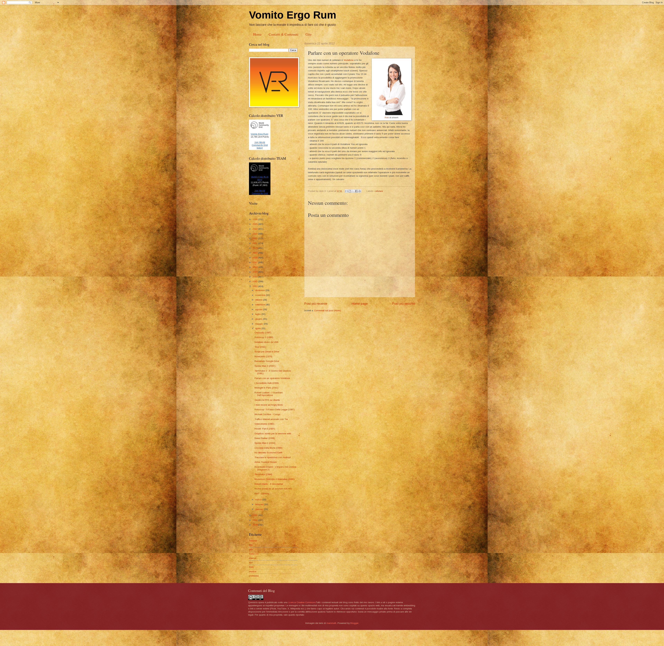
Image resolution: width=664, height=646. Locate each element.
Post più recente (315, 303)
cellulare (379, 191)
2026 (255, 219)
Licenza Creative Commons (302, 602)
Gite (309, 34)
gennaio (259, 509)
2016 (255, 267)
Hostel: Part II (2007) (265, 428)
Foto (387, 117)
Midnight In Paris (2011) (266, 387)
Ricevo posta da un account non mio (273, 488)
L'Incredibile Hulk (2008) (267, 383)
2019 (255, 252)
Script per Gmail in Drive (267, 351)
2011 (255, 515)
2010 (255, 520)
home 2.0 (253, 554)
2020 (255, 248)
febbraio (259, 504)
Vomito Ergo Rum (292, 15)
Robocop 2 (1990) (264, 337)
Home (257, 34)
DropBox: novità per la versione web (273, 433)
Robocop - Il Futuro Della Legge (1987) (274, 409)
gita (251, 549)
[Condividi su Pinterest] (359, 191)
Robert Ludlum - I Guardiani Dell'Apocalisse (269, 393)
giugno (259, 319)
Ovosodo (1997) (263, 332)
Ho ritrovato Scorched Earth (268, 452)
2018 (255, 257)
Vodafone (349, 60)
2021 (255, 243)
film (250, 545)
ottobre (259, 299)
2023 (255, 233)
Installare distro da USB (266, 342)
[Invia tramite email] (346, 191)
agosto (259, 309)
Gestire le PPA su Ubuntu (267, 400)
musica (252, 571)
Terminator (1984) (263, 474)
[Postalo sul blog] (350, 191)
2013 (255, 281)
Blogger (354, 623)
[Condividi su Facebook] (356, 191)
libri (251, 562)
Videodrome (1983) (264, 424)
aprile (258, 328)
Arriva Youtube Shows (266, 462)
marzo (258, 499)
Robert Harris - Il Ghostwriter (269, 484)
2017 (255, 262)
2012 (255, 286)
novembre (260, 295)
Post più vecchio (403, 303)
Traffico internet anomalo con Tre (271, 419)
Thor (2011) (260, 347)
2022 (255, 238)
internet (252, 558)
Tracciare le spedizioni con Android (273, 457)
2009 (255, 524)
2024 (255, 229)
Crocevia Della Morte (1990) (268, 448)
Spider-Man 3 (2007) (265, 366)
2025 (255, 224)
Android (253, 540)
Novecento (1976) (263, 356)
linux (251, 567)
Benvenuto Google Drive (267, 361)
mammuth (331, 623)
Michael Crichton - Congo (267, 414)
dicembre (260, 290)
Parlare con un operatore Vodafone (272, 378)
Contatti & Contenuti (283, 34)
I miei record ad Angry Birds (269, 405)
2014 (255, 276)
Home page (360, 303)
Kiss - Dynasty (262, 493)
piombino (254, 575)
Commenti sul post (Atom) (327, 310)
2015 (255, 272)
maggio (259, 323)
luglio (258, 314)
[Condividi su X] (353, 191)
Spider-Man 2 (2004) (265, 443)
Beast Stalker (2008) (265, 438)
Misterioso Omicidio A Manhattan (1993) (275, 479)
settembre (260, 304)
